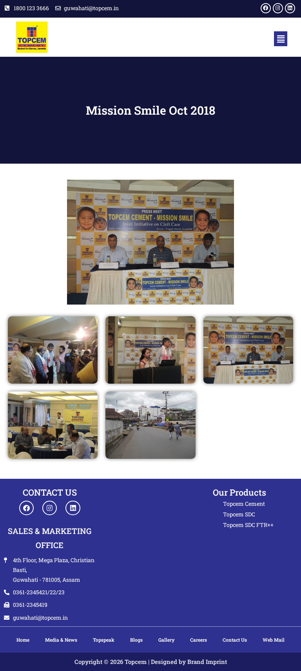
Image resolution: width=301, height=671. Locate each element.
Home (22, 640)
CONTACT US (50, 492)
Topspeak (103, 640)
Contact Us (235, 640)
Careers (198, 640)
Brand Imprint (207, 662)
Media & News (61, 640)
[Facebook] (266, 8)
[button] (280, 38)
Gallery (166, 640)
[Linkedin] (290, 8)
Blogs (136, 640)
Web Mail (274, 640)
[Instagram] (278, 8)
